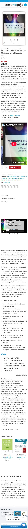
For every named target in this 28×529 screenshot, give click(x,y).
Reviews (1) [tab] (4, 201)
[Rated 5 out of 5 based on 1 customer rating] (14, 61)
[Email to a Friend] (11, 186)
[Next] (27, 453)
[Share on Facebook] (5, 186)
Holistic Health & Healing (13, 178)
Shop (7, 48)
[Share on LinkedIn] (17, 186)
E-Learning (18, 48)
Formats (12, 48)
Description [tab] (4, 195)
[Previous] (1, 453)
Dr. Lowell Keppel (15, 176)
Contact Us (5, 505)
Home (2, 48)
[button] (2, 5)
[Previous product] (5, 58)
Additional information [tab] (8, 198)
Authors (8, 176)
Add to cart (14, 167)
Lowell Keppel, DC (15, 115)
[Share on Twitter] (8, 186)
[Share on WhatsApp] (2, 186)
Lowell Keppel (6, 182)
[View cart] (25, 4)
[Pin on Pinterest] (14, 186)
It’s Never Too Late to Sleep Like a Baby (21, 456)
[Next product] (2, 58)
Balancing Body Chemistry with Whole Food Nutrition (7, 457)
